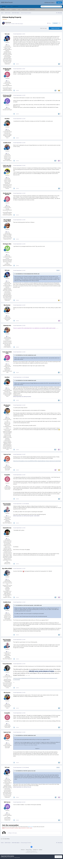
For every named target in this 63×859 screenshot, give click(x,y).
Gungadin (7, 474)
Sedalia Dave (7, 142)
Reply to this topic (55, 28)
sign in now (30, 826)
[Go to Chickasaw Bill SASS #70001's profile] (7, 101)
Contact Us (35, 849)
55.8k (8, 417)
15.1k (8, 465)
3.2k (8, 674)
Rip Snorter (7, 305)
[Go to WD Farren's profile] (7, 806)
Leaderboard (32, 9)
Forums (3, 9)
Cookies (40, 849)
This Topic (56, 6)
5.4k (8, 515)
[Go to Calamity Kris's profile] (7, 330)
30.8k (8, 231)
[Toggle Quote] (15, 273)
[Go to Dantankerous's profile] (7, 532)
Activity (9, 6)
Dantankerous (7, 528)
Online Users (24, 9)
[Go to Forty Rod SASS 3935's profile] (7, 357)
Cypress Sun (7, 454)
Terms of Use (17, 857)
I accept (59, 856)
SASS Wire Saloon (19, 23)
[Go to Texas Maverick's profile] (7, 668)
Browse (3, 6)
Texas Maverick (7, 663)
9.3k (8, 538)
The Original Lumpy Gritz (7, 220)
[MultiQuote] (14, 64)
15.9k (8, 44)
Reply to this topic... (13, 833)
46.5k (8, 129)
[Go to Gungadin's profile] (7, 479)
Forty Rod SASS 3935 (7, 352)
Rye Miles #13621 (7, 568)
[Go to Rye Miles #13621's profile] (7, 573)
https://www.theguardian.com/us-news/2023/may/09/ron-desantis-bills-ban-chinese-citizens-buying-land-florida (37, 461)
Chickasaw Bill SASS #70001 (7, 96)
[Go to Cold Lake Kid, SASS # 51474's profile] (7, 171)
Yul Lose (9, 22)
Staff (19, 9)
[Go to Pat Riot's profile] (7, 123)
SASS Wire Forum (7, 2)
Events (8, 9)
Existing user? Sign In (50, 2)
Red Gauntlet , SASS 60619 (7, 504)
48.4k (8, 579)
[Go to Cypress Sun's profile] (7, 458)
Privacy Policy (29, 849)
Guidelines (14, 9)
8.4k (8, 80)
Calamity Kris (7, 325)
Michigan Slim (7, 244)
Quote (17, 63)
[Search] (60, 6)
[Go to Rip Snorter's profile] (7, 309)
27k (7, 107)
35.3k (8, 153)
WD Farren (7, 802)
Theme (22, 849)
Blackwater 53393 (7, 405)
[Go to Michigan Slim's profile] (7, 248)
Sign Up (59, 2)
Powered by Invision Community (31, 852)
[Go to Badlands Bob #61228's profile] (7, 74)
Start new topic (43, 28)
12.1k (8, 254)
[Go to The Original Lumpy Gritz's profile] (7, 225)
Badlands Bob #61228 (7, 69)
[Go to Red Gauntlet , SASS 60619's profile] (7, 509)
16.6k (8, 177)
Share (49, 23)
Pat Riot (7, 118)
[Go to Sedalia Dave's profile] (7, 147)
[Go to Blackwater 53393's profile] (7, 411)
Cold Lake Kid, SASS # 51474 (7, 166)
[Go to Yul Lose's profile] (3, 23)
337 (8, 485)
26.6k (8, 363)
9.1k (8, 336)
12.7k (8, 315)
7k (7, 812)
